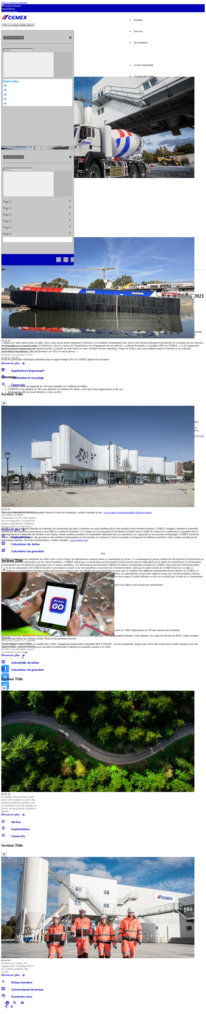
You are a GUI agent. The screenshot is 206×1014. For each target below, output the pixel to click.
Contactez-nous (9, 11)
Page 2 (37, 207)
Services (138, 31)
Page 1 (37, 201)
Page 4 (37, 220)
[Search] (28, 64)
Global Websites (13, 6)
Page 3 (37, 213)
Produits (138, 20)
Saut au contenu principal (14, 2)
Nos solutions (141, 42)
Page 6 (37, 233)
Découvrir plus (10, 363)
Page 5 (37, 226)
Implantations (8, 8)
